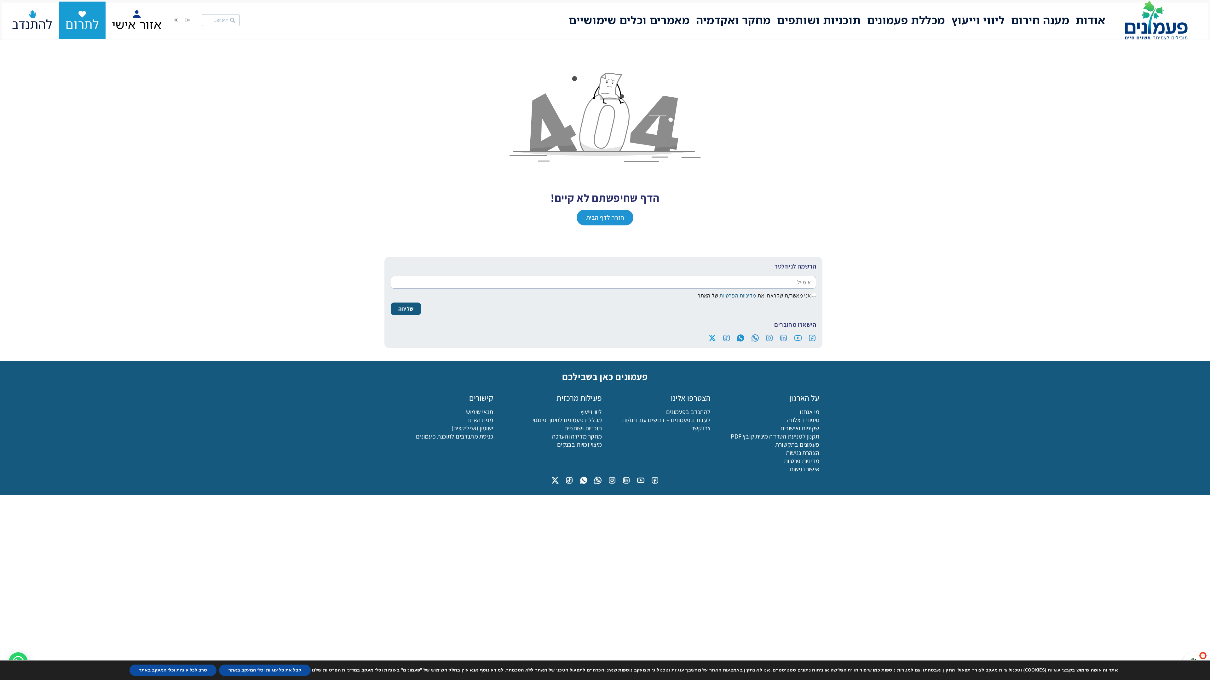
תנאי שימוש (479, 412)
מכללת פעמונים (906, 20)
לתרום (82, 24)
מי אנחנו (809, 412)
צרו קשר (701, 428)
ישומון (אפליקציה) (472, 428)
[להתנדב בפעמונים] (32, 14)
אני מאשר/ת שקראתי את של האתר (754, 295)
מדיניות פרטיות (801, 461)
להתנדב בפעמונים (688, 412)
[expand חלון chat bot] (1091, 516)
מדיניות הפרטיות (737, 295)
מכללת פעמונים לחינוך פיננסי (567, 420)
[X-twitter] (712, 338)
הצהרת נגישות (802, 453)
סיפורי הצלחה (803, 420)
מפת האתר (480, 420)
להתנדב (32, 24)
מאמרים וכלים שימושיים (629, 20)
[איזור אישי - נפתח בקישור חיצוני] (137, 14)
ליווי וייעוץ (978, 20)
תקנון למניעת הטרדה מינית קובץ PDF (775, 436)
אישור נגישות (804, 469)
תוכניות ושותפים (819, 20)
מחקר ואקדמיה (733, 20)
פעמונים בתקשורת (797, 444)
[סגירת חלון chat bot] (1084, 516)
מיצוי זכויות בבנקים (579, 444)
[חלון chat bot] (1142, 594)
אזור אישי (137, 24)
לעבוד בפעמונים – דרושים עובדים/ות (666, 420)
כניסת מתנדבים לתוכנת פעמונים (454, 436)
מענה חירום (1040, 20)
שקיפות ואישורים (800, 428)
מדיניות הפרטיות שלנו (334, 670)
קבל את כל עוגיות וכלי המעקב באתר (264, 670)
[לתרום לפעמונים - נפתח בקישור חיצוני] (82, 14)
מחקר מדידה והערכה (577, 436)
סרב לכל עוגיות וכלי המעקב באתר (173, 670)
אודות (1090, 20)
